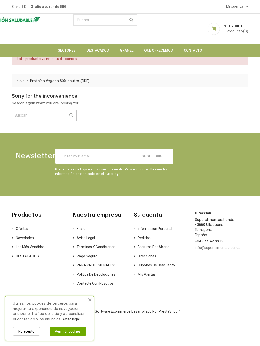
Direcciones (147, 256)
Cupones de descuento (156, 265)
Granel (126, 50)
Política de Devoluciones (96, 274)
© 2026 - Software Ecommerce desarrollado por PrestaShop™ (130, 311)
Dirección (203, 213)
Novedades (25, 238)
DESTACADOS (98, 50)
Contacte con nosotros (95, 283)
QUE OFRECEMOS (158, 50)
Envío (81, 229)
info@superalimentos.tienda (217, 248)
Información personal (155, 229)
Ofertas (22, 229)
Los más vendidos (30, 247)
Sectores (67, 50)
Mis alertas (147, 274)
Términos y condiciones (96, 247)
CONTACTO (193, 50)
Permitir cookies (68, 331)
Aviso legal (86, 238)
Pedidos (144, 238)
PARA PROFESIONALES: (96, 265)
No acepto (26, 331)
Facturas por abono (153, 247)
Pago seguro (87, 256)
